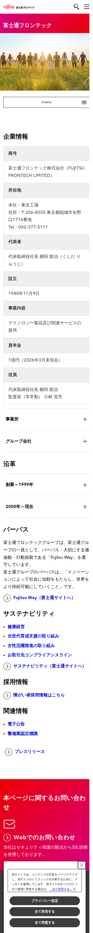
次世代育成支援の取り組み (33, 633)
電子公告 (16, 728)
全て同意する (45, 922)
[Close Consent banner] (82, 865)
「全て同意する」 (61, 889)
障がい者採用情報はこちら (39, 699)
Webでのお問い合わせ (44, 841)
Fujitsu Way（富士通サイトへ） (44, 595)
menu (62, 102)
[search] (76, 6)
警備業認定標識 (23, 738)
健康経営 (16, 624)
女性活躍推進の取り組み (31, 643)
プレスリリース (30, 756)
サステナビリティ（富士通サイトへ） (45, 667)
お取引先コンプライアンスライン (40, 652)
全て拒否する (45, 911)
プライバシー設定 (44, 901)
